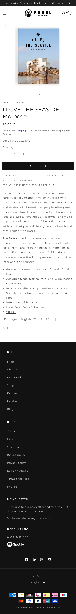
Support (12, 385)
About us (13, 369)
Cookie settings (17, 470)
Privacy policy (16, 462)
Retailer (12, 401)
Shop (10, 361)
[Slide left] (30, 95)
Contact (12, 431)
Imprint (12, 486)
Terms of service (18, 478)
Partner (12, 393)
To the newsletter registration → (28, 518)
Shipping (21, 131)
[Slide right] (46, 95)
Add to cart (38, 166)
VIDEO (11, 312)
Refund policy (16, 455)
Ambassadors (16, 377)
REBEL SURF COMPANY (33, 607)
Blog (10, 409)
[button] (4, 13)
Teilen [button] (10, 328)
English (35, 582)
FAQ (10, 439)
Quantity (8, 147)
